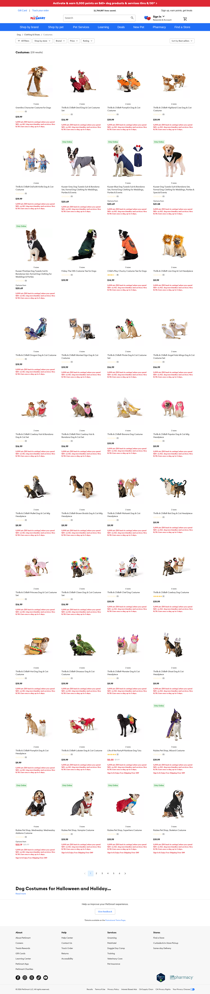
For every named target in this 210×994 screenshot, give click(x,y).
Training (111, 953)
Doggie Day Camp (116, 948)
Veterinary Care (114, 958)
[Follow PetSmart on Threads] (31, 977)
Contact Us (66, 943)
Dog (19, 34)
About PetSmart (23, 938)
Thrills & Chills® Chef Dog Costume (123, 592)
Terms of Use (100, 989)
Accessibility (67, 958)
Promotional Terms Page (115, 920)
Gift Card (22, 10)
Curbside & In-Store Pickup (165, 943)
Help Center (67, 938)
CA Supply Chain (146, 989)
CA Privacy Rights (163, 989)
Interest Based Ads (129, 989)
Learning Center (23, 958)
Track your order (40, 10)
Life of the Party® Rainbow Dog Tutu (124, 750)
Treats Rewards (23, 948)
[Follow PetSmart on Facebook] (18, 977)
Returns (65, 953)
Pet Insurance (113, 964)
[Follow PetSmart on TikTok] (38, 977)
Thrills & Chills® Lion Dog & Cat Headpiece (173, 271)
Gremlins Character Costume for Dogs (33, 107)
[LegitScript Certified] (161, 977)
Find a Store (158, 938)
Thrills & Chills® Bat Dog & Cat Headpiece (172, 513)
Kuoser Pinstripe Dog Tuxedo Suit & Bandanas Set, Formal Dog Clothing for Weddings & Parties (34, 274)
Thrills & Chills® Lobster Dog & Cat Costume (81, 750)
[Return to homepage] (38, 18)
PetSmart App (22, 964)
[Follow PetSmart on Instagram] (25, 977)
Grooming (112, 938)
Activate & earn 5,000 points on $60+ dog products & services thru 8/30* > (105, 3)
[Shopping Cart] (188, 19)
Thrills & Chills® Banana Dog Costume (125, 434)
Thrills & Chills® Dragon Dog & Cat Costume (36, 355)
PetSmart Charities (24, 969)
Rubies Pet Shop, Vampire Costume (77, 830)
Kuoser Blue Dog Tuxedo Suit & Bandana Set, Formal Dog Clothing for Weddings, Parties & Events (126, 189)
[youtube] (45, 977)
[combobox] (99, 18)
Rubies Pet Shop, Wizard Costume (169, 750)
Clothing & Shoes (32, 34)
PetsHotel (111, 943)
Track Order (67, 948)
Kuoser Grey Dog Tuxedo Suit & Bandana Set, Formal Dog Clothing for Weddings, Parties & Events (80, 189)
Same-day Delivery (162, 948)
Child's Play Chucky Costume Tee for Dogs (127, 271)
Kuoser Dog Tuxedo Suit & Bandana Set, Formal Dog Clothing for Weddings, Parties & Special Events (173, 189)
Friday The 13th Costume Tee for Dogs (78, 271)
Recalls (90, 989)
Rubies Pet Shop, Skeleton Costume (169, 830)
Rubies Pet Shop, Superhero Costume (124, 830)
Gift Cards (20, 953)
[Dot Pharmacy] (182, 977)
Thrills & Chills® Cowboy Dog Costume (171, 592)
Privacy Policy (113, 989)
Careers (19, 943)
